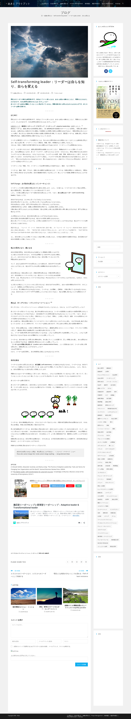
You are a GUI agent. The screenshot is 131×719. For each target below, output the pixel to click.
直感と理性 (108, 462)
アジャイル (101, 435)
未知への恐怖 (101, 459)
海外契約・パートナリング (105, 536)
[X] (110, 71)
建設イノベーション (103, 503)
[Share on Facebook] (72, 562)
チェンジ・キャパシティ (104, 526)
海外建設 (106, 715)
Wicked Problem (103, 543)
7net (78, 486)
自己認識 (109, 398)
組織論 (112, 395)
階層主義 (113, 513)
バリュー (100, 482)
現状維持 (109, 479)
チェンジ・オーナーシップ (105, 476)
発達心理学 (101, 432)
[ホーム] (41, 16)
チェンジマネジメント (104, 375)
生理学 (107, 499)
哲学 (115, 392)
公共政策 (111, 455)
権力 (111, 422)
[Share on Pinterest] (77, 562)
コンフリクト (101, 412)
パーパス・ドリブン (112, 381)
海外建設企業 (114, 540)
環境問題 (100, 402)
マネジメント (101, 408)
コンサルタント (102, 472)
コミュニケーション (112, 496)
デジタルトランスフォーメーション (22, 553)
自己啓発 (113, 385)
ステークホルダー (110, 449)
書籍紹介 (109, 368)
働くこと (111, 445)
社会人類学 (114, 418)
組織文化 (110, 459)
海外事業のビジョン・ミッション (23, 608)
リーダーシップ (34, 553)
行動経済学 (101, 392)
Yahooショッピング (57, 486)
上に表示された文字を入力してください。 (23, 655)
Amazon (35, 486)
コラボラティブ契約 (103, 506)
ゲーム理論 (101, 469)
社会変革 (114, 375)
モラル (109, 388)
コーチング (108, 492)
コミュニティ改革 (102, 546)
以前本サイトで (15, 126)
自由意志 (100, 499)
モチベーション (102, 455)
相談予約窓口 (113, 715)
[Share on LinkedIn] (81, 562)
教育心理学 (108, 415)
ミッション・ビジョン (104, 429)
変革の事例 (109, 469)
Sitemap (80, 717)
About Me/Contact (72, 717)
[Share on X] (68, 562)
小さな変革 (101, 496)
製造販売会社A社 (112, 408)
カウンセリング (102, 445)
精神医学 (100, 415)
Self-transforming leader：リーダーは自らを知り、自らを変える (72, 16)
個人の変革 (101, 368)
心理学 (107, 371)
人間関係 (112, 442)
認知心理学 (108, 402)
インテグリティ (114, 509)
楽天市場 (44, 486)
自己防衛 (109, 432)
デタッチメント (109, 482)
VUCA (108, 435)
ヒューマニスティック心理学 (105, 489)
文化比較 (107, 466)
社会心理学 (101, 378)
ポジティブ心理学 (102, 442)
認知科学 (109, 392)
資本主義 (100, 466)
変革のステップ (109, 405)
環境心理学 (113, 546)
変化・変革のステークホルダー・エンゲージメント (49, 608)
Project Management (97, 715)
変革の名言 (41, 553)
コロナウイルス (102, 529)
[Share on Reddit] (86, 562)
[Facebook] (106, 71)
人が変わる (70, 715)
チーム (113, 516)
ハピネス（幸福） (102, 422)
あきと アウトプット (19, 3)
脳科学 (106, 385)
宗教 (108, 425)
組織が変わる (17, 93)
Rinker (36, 482)
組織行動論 (101, 398)
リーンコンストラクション (105, 519)
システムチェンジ (112, 412)
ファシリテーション (103, 533)
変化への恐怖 (101, 486)
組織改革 (47, 553)
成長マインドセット (103, 418)
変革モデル (101, 425)
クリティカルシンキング (104, 452)
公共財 (99, 516)
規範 (113, 429)
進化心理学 (115, 499)
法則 (99, 513)
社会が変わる (77, 715)
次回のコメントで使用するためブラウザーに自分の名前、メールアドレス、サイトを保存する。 (42, 646)
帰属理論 (115, 466)
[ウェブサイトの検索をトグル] (122, 3)
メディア (106, 516)
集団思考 (100, 405)
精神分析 (105, 513)
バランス (100, 449)
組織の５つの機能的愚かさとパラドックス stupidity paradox (75, 606)
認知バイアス (101, 388)
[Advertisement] (49, 539)
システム (100, 462)
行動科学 (100, 395)
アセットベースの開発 (104, 439)
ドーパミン (101, 479)
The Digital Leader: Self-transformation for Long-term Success (33, 472)
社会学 (99, 385)
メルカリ (70, 486)
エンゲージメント (102, 509)
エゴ (106, 395)
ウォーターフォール (103, 540)
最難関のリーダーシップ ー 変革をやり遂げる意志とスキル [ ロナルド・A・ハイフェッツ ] (57, 480)
